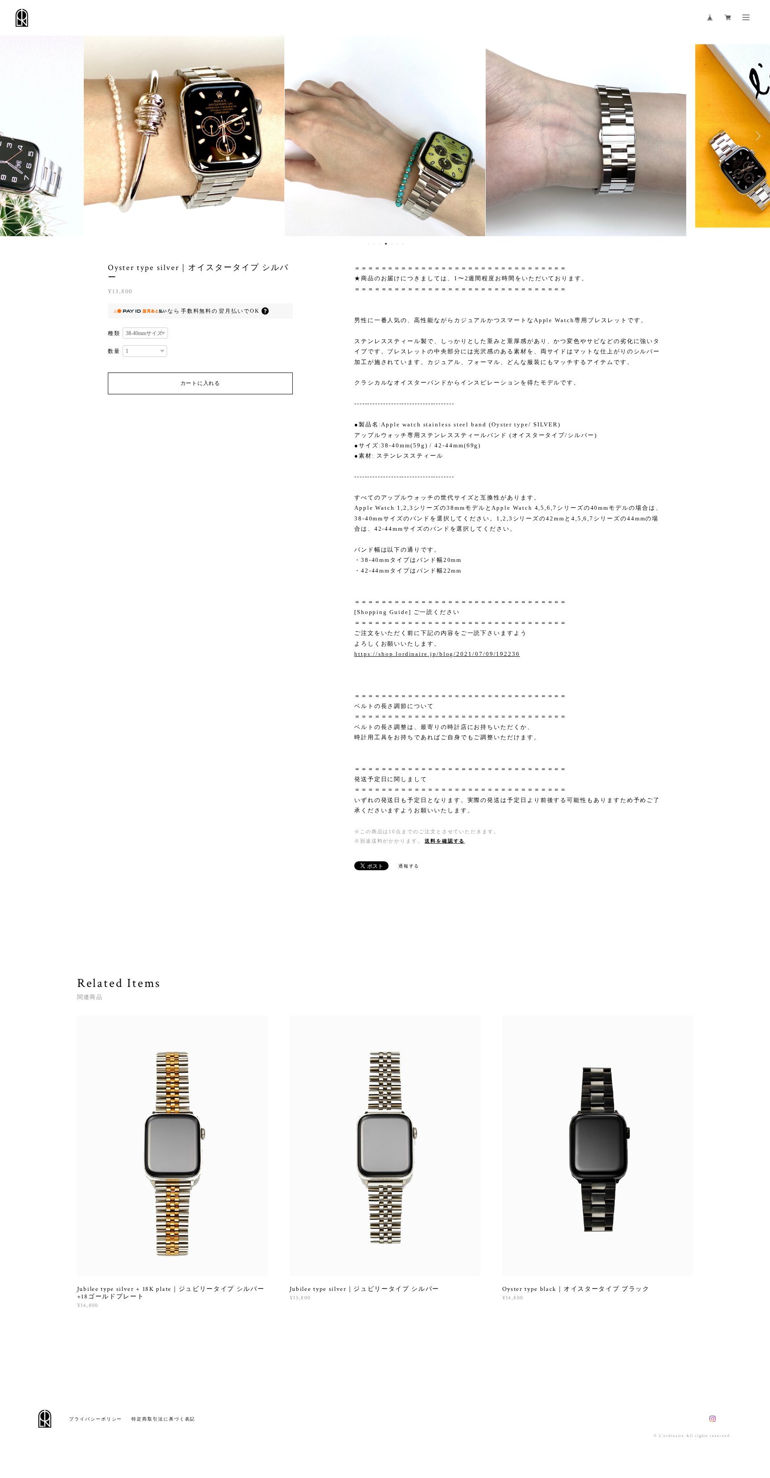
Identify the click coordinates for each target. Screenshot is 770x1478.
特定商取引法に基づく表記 (163, 1419)
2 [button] (374, 244)
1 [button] (368, 244)
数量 (114, 351)
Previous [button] (13, 135)
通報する (409, 866)
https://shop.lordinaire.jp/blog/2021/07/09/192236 (437, 654)
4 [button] (386, 244)
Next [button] (756, 135)
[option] (184, 136)
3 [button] (380, 244)
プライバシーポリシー (95, 1419)
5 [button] (392, 244)
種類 (114, 333)
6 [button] (397, 244)
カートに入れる (200, 383)
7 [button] (403, 244)
